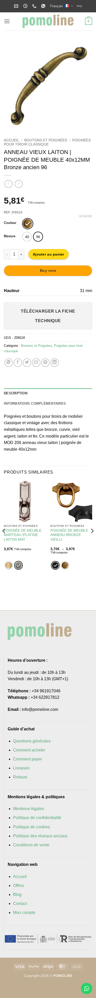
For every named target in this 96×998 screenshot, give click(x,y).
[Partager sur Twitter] (27, 362)
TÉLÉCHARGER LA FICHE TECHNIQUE (48, 316)
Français (56, 6)
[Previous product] (19, 184)
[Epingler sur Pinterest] (45, 362)
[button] (7, 21)
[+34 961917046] (35, 6)
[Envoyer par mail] (36, 362)
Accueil (11, 140)
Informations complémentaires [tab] (35, 403)
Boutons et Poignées (45, 140)
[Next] (84, 85)
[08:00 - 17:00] (26, 6)
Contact (20, 903)
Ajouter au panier (48, 254)
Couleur (10, 223)
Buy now (48, 270)
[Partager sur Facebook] (18, 362)
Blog (17, 894)
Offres (18, 885)
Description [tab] (15, 393)
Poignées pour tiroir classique (47, 142)
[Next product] (8, 184)
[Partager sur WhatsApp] (8, 362)
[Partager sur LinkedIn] (54, 362)
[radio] (28, 224)
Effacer (85, 216)
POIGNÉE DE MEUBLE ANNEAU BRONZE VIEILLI (69, 535)
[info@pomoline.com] (16, 6)
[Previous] (12, 85)
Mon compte (24, 912)
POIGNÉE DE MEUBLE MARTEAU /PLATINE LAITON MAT (22, 535)
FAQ (79, 6)
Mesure (9, 236)
